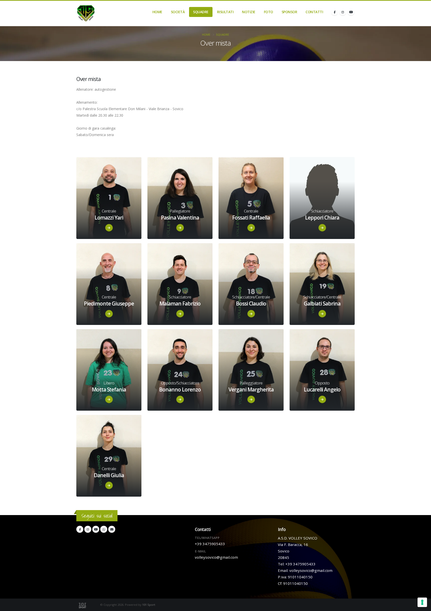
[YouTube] (350, 11)
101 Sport (148, 605)
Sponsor (289, 11)
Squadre (201, 11)
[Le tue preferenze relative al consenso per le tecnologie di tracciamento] (422, 602)
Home (157, 11)
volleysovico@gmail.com (216, 557)
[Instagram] (342, 11)
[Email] (111, 529)
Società (178, 11)
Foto (268, 11)
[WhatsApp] (103, 529)
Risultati (225, 11)
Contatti (314, 11)
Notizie (248, 11)
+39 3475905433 (210, 543)
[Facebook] (334, 11)
